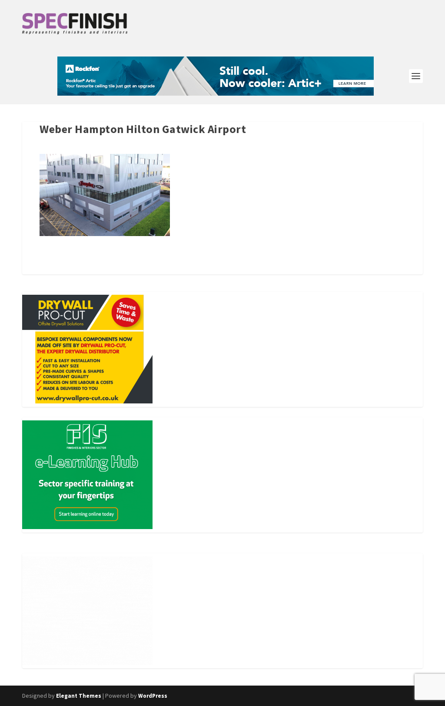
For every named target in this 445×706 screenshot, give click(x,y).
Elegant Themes (78, 695)
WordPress (152, 695)
